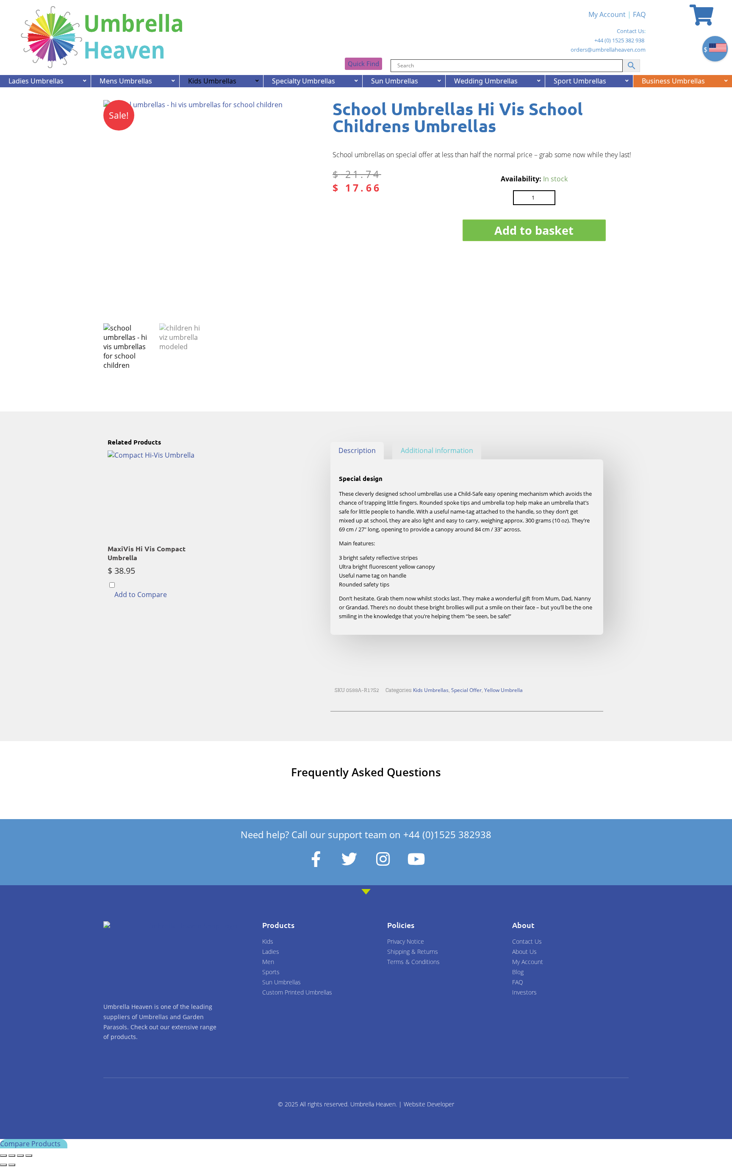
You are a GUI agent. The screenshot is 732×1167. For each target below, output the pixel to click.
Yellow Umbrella (503, 689)
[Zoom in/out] (3, 1155)
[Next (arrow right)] (11, 1165)
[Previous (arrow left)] (3, 1165)
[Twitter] (349, 859)
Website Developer (429, 1104)
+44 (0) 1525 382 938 (619, 40)
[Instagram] (383, 859)
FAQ (639, 14)
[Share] (20, 1155)
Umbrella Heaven (373, 1104)
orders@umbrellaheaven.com (608, 49)
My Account (607, 14)
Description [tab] (357, 450)
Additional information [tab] (437, 450)
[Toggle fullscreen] (11, 1155)
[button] (305, 114)
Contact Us (630, 31)
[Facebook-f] (316, 859)
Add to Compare (140, 594)
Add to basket (534, 230)
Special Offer (466, 689)
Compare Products (31, 1143)
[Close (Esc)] (28, 1155)
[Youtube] (416, 859)
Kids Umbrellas (431, 689)
